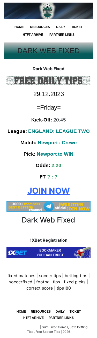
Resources (40, 27)
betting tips (76, 275)
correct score (39, 288)
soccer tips (50, 275)
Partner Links (61, 35)
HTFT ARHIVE (33, 35)
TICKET (77, 27)
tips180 (64, 288)
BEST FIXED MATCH (24, 327)
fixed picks (74, 281)
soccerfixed (20, 281)
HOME (19, 27)
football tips (48, 281)
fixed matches (21, 275)
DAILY (60, 27)
